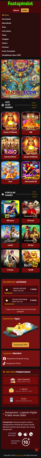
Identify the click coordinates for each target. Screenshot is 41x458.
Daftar (24, 10)
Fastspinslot (20, 455)
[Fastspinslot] (20, 4)
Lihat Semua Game (34, 105)
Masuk (16, 10)
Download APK (20, 344)
